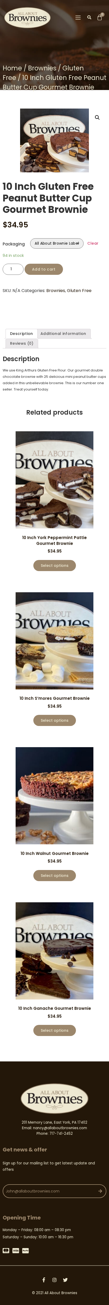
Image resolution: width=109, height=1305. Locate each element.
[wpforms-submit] (100, 1191)
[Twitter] (65, 1280)
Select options (55, 565)
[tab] (22, 334)
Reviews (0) (22, 343)
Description (21, 333)
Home (12, 68)
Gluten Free (79, 291)
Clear (93, 243)
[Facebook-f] (43, 1280)
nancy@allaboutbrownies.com (60, 1128)
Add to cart (44, 269)
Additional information (63, 333)
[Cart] (100, 17)
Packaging (14, 244)
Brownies (42, 68)
